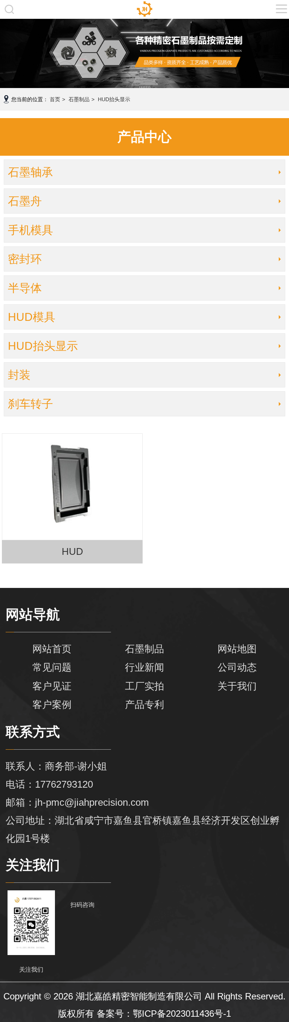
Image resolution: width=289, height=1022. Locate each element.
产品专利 (144, 704)
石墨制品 (79, 99)
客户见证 (51, 686)
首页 (55, 99)
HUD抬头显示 (114, 99)
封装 (19, 375)
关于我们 (237, 686)
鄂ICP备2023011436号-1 (182, 1013)
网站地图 (237, 649)
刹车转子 (30, 404)
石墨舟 (25, 201)
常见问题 (51, 667)
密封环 (25, 259)
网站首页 (51, 649)
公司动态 (237, 667)
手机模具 (30, 230)
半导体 (25, 288)
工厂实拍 (144, 686)
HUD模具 (31, 317)
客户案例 (51, 704)
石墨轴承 (30, 172)
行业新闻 (144, 667)
